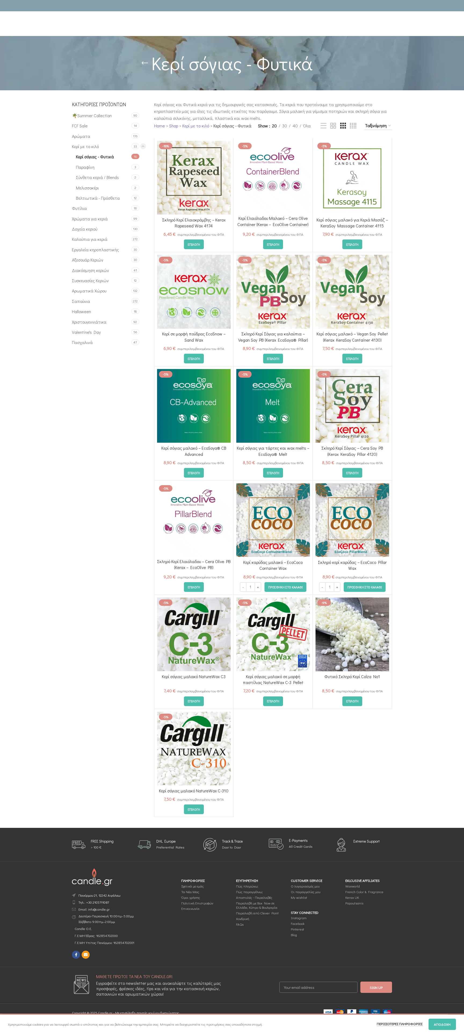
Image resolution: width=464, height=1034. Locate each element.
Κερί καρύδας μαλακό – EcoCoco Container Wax (273, 565)
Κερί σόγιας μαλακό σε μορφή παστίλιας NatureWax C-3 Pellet (273, 679)
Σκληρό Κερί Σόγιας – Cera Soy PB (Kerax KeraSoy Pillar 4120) (352, 451)
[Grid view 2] (333, 126)
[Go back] (144, 63)
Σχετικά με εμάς (192, 886)
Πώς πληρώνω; (247, 886)
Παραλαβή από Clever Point (257, 913)
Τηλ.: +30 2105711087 (93, 902)
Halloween (81, 311)
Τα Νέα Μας (190, 891)
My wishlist (299, 897)
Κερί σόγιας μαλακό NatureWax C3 (194, 676)
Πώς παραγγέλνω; (249, 891)
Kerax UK (352, 897)
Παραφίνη (85, 167)
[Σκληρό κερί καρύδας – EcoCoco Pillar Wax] (352, 520)
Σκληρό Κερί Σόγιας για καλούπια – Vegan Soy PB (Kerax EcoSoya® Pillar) (273, 336)
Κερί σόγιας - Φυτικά (95, 156)
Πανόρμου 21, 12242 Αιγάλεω (99, 895)
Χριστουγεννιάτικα (89, 322)
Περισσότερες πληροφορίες (400, 1023)
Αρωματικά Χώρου (89, 291)
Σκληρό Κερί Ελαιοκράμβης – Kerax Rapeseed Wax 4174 (194, 222)
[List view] (324, 126)
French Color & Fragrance (364, 891)
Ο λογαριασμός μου (305, 886)
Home (159, 125)
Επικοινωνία (190, 908)
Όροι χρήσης (190, 897)
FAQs (240, 924)
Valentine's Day (86, 332)
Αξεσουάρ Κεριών (87, 260)
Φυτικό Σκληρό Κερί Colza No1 (352, 676)
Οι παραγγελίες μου (305, 891)
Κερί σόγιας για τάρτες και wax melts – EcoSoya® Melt (273, 451)
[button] (285, 587)
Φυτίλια (79, 208)
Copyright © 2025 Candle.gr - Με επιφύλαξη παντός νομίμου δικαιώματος (125, 1013)
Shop (173, 125)
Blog (294, 934)
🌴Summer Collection (92, 115)
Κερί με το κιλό (85, 146)
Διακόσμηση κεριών (90, 270)
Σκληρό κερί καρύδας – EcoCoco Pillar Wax (352, 565)
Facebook (298, 923)
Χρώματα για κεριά (90, 218)
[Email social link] (86, 955)
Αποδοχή (442, 1024)
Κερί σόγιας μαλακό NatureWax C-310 (194, 790)
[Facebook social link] (76, 955)
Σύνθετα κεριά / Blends (97, 177)
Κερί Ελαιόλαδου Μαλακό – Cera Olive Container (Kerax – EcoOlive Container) (273, 221)
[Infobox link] (93, 844)
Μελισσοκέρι (87, 188)
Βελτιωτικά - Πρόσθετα (98, 198)
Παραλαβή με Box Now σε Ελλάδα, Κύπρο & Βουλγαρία (256, 905)
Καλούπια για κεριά (89, 239)
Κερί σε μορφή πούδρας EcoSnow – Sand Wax (194, 336)
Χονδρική (242, 918)
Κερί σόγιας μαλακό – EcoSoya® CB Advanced (193, 451)
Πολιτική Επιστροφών (197, 902)
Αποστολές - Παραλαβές (254, 897)
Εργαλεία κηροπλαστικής (95, 249)
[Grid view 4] (353, 126)
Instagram (299, 917)
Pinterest (297, 929)
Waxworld (352, 886)
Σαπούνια (81, 301)
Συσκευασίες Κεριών (90, 280)
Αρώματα (81, 136)
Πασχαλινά (82, 342)
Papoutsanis (354, 902)
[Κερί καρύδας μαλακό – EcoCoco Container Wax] (273, 520)
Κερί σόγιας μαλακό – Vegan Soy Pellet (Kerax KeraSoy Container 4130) (352, 336)
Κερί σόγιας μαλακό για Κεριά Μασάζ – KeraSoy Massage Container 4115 (352, 222)
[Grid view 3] (343, 126)
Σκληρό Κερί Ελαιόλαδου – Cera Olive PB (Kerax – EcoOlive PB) (194, 564)
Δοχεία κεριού (84, 229)
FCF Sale (80, 125)
